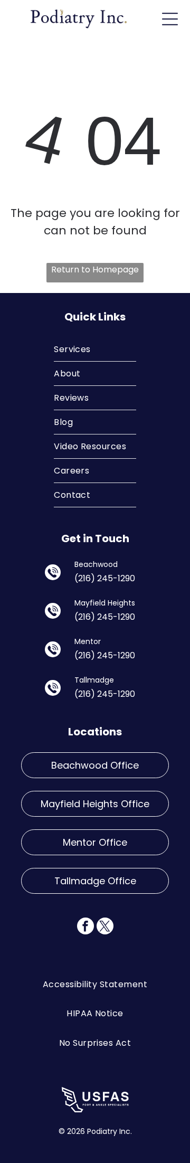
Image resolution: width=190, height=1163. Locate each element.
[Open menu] (170, 19)
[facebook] (85, 927)
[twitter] (105, 927)
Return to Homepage (95, 269)
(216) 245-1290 (104, 578)
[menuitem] (95, 349)
